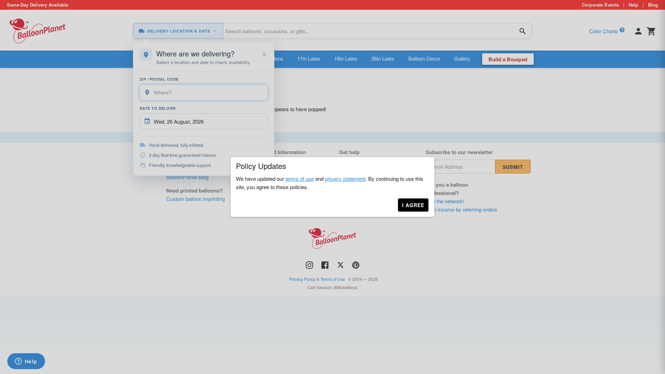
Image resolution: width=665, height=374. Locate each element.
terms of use (299, 178)
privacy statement (345, 178)
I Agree (413, 205)
